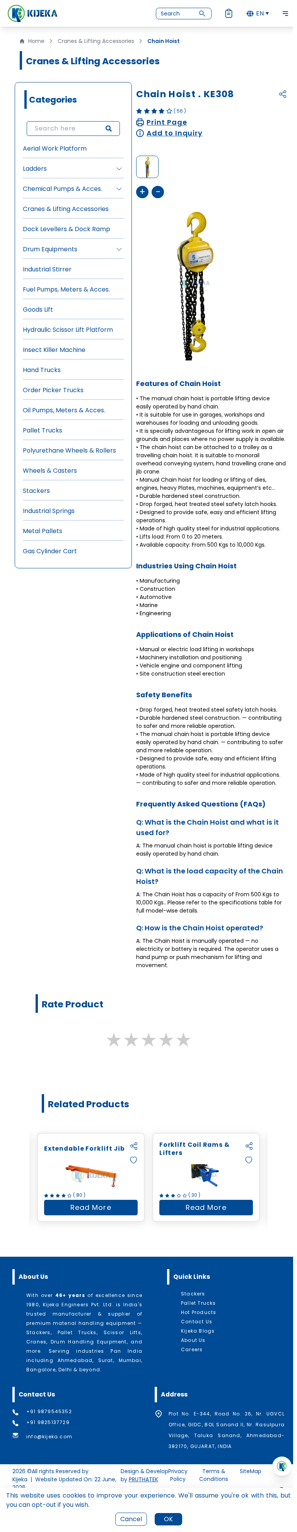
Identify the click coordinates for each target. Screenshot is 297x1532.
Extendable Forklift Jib (84, 1149)
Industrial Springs (49, 510)
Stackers (36, 490)
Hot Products (198, 1312)
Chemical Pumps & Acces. (62, 188)
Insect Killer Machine (54, 349)
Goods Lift (38, 309)
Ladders (35, 168)
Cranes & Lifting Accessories (96, 41)
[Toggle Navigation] (285, 13)
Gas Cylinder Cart (50, 551)
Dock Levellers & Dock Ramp (66, 229)
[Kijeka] (32, 13)
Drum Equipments (50, 249)
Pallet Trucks (42, 430)
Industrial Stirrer (47, 269)
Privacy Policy (178, 1475)
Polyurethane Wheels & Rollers (69, 450)
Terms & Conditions (213, 1475)
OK (168, 1519)
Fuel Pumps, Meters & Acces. (66, 289)
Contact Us (196, 1322)
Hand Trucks (42, 369)
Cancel (131, 1519)
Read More (104, 1209)
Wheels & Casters (50, 470)
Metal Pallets (42, 531)
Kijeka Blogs (198, 1331)
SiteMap (250, 1471)
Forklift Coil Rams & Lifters (194, 1149)
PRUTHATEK (143, 1479)
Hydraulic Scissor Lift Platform (68, 329)
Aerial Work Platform (55, 148)
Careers (192, 1350)
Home (36, 41)
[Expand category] (119, 168)
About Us (193, 1340)
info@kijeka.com (49, 1436)
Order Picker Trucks (53, 390)
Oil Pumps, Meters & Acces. (64, 410)
